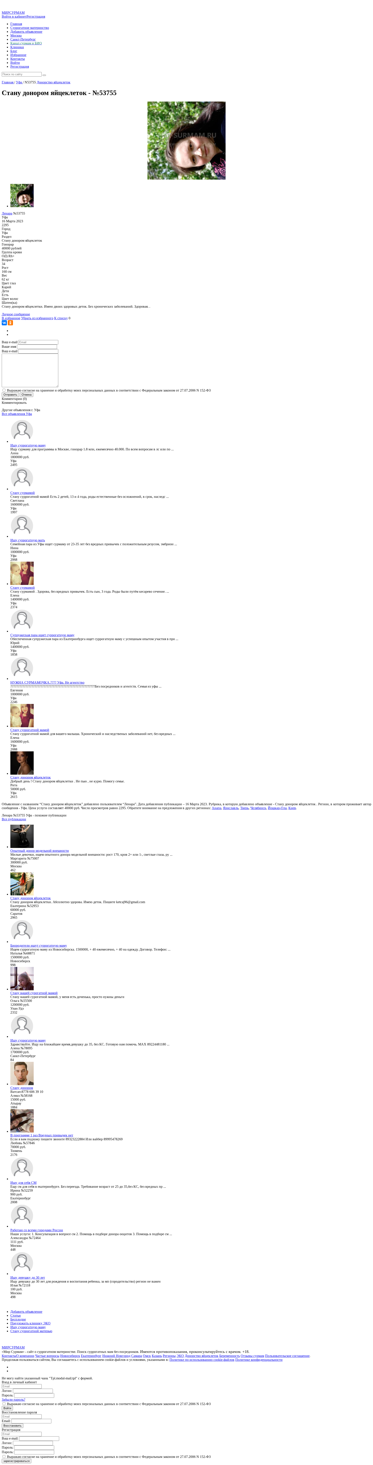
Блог (13, 51)
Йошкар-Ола (277, 808)
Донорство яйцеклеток (201, 1356)
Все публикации (14, 819)
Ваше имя (9, 346)
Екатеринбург (91, 1356)
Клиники (17, 47)
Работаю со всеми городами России (36, 1230)
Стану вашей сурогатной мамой (34, 993)
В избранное (11, 318)
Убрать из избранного (37, 318)
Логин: (7, 1391)
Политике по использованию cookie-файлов (201, 1360)
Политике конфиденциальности (259, 1360)
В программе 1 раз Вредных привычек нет (41, 1135)
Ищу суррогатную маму (28, 445)
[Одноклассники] (10, 322)
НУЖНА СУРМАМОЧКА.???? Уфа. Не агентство (47, 682)
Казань (157, 1356)
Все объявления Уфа (17, 414)
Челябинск (258, 808)
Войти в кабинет (14, 16)
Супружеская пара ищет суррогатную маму (42, 635)
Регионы (169, 1356)
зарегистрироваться (16, 1461)
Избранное (18, 55)
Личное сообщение (16, 314)
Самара (136, 1356)
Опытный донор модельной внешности (39, 850)
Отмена (27, 394)
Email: (6, 1421)
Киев (292, 808)
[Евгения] (22, 678)
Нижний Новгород (116, 1356)
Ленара (7, 213)
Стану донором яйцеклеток (30, 777)
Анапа (216, 808)
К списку (61, 318)
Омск (147, 1356)
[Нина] (22, 536)
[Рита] (22, 773)
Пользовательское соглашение (287, 1356)
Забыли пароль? (13, 1399)
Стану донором (21, 1088)
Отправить (10, 394)
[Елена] (22, 584)
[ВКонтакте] (4, 322)
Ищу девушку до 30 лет (27, 1277)
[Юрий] (22, 631)
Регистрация (36, 16)
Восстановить (12, 1425)
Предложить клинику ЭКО (30, 1323)
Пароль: (7, 1395)
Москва (16, 35)
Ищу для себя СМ (23, 1183)
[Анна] (22, 441)
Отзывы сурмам (252, 1356)
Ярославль (231, 808)
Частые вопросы (47, 1356)
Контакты (17, 59)
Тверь (244, 808)
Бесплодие (18, 1319)
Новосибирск (70, 1356)
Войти (15, 62)
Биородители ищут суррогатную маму (38, 945)
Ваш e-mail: (10, 1438)
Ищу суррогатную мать (27, 540)
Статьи (15, 1315)
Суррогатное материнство (29, 28)
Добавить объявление (26, 31)
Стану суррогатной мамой (29, 730)
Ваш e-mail (9, 342)
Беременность (229, 1356)
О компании (25, 1356)
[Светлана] (22, 489)
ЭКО (180, 1356)
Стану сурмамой (22, 493)
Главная (16, 24)
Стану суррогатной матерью (31, 1331)
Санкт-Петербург (23, 39)
